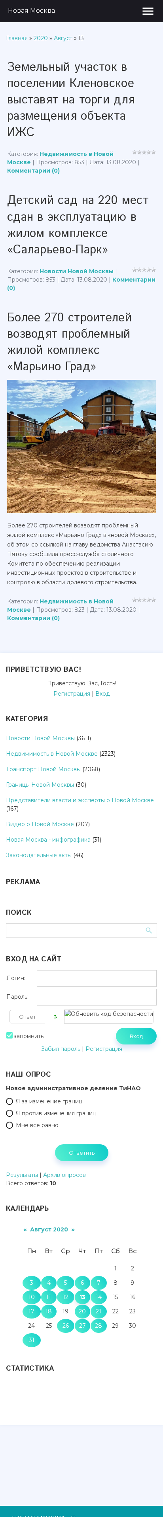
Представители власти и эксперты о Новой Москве (80, 800)
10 (31, 1297)
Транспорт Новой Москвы (43, 769)
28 (98, 1325)
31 (31, 1340)
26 (66, 1325)
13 (82, 1297)
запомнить (29, 1036)
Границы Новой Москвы (40, 784)
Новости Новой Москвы (77, 271)
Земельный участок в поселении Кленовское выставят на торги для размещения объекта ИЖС (71, 100)
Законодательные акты (39, 855)
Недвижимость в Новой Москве (52, 753)
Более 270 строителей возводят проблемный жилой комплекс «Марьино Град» (69, 342)
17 (31, 1311)
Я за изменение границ (49, 1101)
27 (82, 1325)
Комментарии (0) (33, 170)
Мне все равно (37, 1125)
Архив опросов (64, 1175)
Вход (102, 693)
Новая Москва (31, 10)
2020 (41, 38)
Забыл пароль (60, 1048)
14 (99, 1297)
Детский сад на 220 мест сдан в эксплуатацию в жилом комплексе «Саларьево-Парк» (78, 225)
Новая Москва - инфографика (48, 839)
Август (63, 38)
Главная (17, 38)
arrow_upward (145, 1499)
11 (48, 1297)
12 (65, 1297)
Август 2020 (49, 1229)
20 (82, 1311)
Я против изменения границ (56, 1113)
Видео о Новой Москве (40, 824)
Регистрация (71, 693)
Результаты (22, 1175)
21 (98, 1311)
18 (48, 1311)
